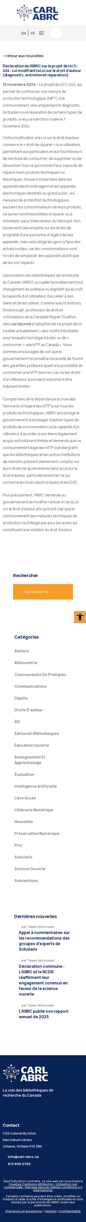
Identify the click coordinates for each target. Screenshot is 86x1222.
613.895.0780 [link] (19, 1163)
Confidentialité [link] (70, 1211)
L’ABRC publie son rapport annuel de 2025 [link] (44, 1013)
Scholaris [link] (23, 857)
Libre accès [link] (25, 798)
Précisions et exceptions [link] (24, 1211)
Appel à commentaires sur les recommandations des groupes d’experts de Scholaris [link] (44, 941)
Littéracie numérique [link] (33, 809)
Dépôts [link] (21, 698)
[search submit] (59, 591)
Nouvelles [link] (23, 821)
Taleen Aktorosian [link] (40, 926)
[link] (80, 617)
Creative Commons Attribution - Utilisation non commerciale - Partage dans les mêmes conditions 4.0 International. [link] (43, 1187)
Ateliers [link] (21, 650)
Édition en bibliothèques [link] (36, 733)
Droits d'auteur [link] (28, 709)
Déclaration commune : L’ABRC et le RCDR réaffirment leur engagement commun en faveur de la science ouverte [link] (43, 980)
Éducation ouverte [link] (31, 745)
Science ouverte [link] (29, 868)
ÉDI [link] (17, 721)
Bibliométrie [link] (25, 662)
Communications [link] (30, 686)
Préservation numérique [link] (37, 833)
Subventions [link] (26, 880)
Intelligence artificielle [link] (35, 786)
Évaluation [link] (24, 774)
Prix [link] (18, 845)
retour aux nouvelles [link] (23, 55)
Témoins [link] (50, 1211)
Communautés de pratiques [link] (40, 674)
